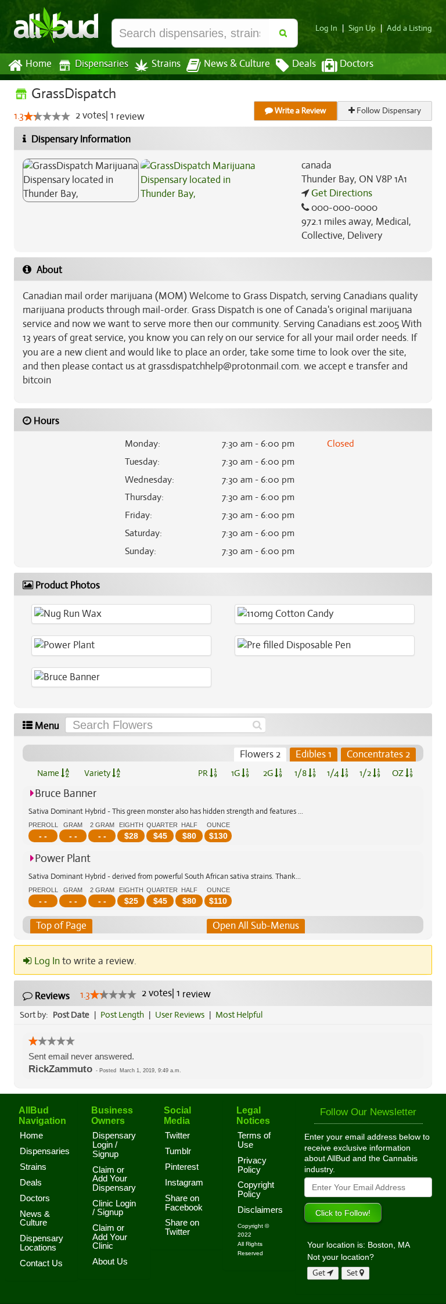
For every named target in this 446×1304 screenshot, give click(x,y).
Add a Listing (409, 28)
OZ (398, 773)
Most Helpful (238, 1015)
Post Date (71, 1015)
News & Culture (237, 64)
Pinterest (182, 1167)
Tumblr (178, 1151)
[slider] (47, 116)
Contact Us (41, 1263)
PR (204, 773)
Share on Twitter (182, 1227)
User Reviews (179, 1015)
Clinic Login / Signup (114, 1208)
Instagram (184, 1182)
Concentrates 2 (378, 754)
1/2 (366, 773)
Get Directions (340, 193)
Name (49, 773)
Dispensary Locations (41, 1243)
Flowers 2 (260, 754)
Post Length (122, 1015)
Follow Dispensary (388, 111)
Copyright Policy (256, 1189)
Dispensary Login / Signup (114, 1144)
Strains (166, 64)
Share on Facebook (184, 1203)
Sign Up (362, 28)
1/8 (301, 773)
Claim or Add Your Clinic (109, 1237)
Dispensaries (101, 64)
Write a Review (299, 111)
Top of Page (61, 925)
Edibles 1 (314, 754)
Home (39, 64)
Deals (304, 64)
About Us (110, 1261)
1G (236, 773)
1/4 (334, 773)
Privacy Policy (252, 1165)
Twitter (177, 1135)
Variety (98, 773)
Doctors (356, 64)
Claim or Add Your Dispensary (114, 1178)
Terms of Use (254, 1140)
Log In (326, 28)
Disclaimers (260, 1210)
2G (269, 773)
